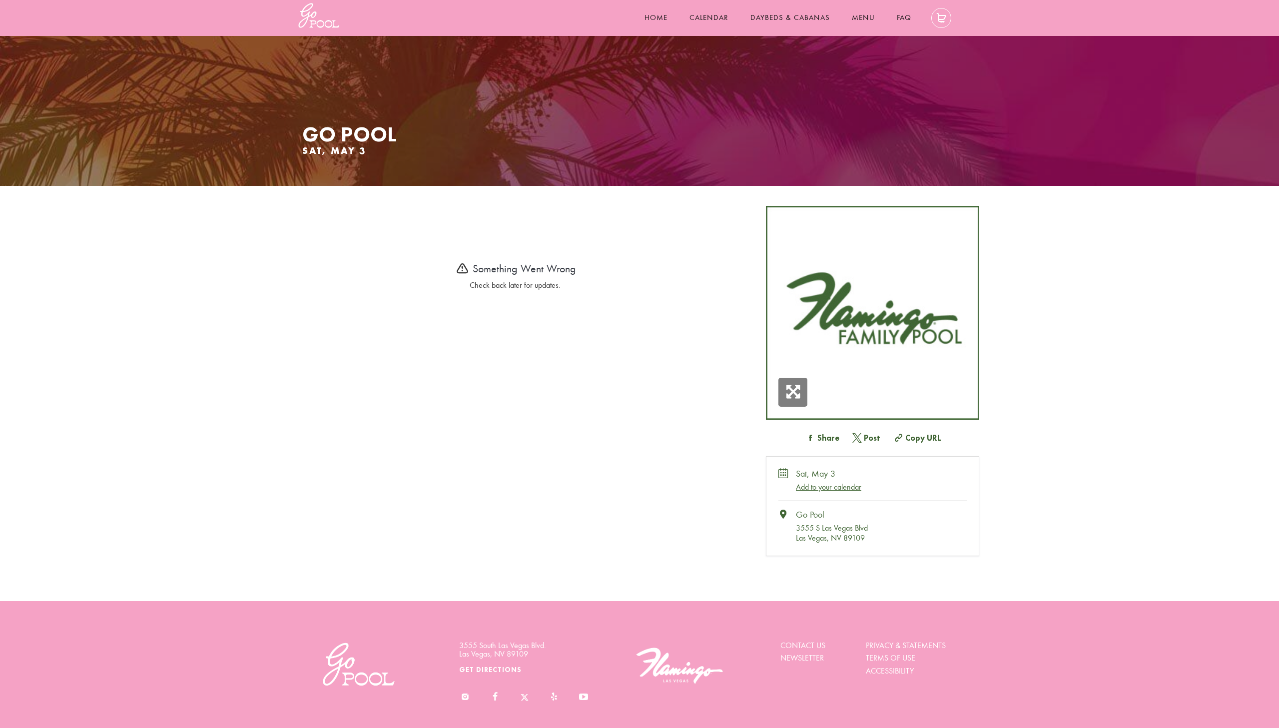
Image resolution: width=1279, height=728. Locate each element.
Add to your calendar (828, 487)
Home (655, 17)
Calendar (708, 17)
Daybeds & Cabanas (790, 17)
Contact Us (802, 645)
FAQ (904, 17)
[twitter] (524, 697)
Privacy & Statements (906, 645)
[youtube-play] (584, 697)
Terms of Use (890, 658)
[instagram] (465, 697)
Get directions (490, 669)
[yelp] (554, 697)
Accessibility (890, 671)
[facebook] (495, 697)
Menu (863, 17)
